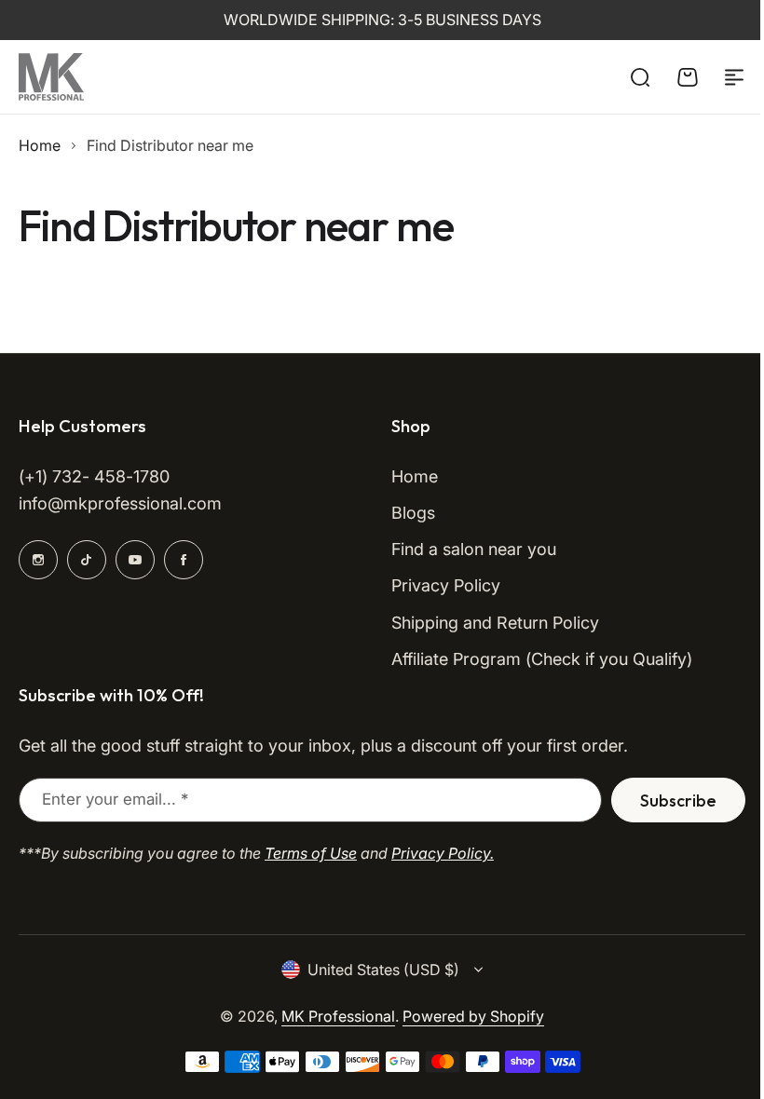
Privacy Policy (445, 585)
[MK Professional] (51, 77)
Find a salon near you (473, 549)
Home (40, 145)
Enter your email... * (115, 799)
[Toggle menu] (734, 77)
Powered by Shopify (473, 1016)
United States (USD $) (383, 969)
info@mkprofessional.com (120, 503)
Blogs (413, 512)
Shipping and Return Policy (495, 622)
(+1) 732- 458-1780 (94, 476)
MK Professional (338, 1016)
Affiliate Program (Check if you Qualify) (541, 659)
